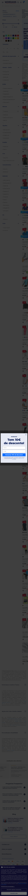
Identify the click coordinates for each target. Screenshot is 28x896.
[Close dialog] (26, 435)
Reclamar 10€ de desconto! (14, 455)
